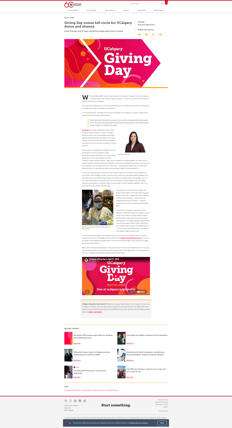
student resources (98, 390)
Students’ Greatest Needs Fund (130, 238)
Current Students (91, 10)
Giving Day (85, 130)
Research (126, 10)
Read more (76, 343)
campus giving (86, 390)
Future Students (73, 10)
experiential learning (111, 390)
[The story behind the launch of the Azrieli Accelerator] (68, 372)
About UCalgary (158, 10)
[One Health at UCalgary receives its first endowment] (121, 338)
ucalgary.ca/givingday (95, 312)
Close (162, 423)
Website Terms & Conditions (139, 423)
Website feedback (68, 410)
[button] (140, 34)
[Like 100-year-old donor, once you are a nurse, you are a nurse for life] (121, 372)
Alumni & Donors (110, 10)
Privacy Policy (67, 408)
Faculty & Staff (142, 10)
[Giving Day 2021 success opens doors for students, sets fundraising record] (68, 338)
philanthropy (76, 390)
